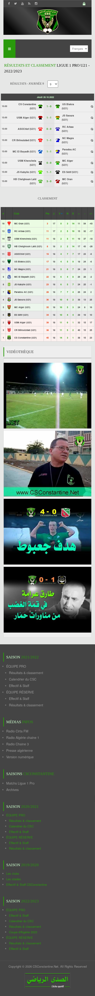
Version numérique (20, 757)
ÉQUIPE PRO (16, 666)
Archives (12, 789)
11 (73, 238)
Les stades (13, 879)
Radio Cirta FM (17, 731)
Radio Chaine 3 (17, 744)
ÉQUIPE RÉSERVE (20, 692)
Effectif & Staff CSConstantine (26, 884)
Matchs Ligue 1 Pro (20, 783)
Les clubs (12, 873)
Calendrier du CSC (22, 679)
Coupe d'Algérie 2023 (23, 932)
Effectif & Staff (19, 685)
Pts (47, 213)
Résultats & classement (26, 672)
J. (54, 213)
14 (73, 223)
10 (73, 231)
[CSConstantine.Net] (47, 21)
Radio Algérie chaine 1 (22, 737)
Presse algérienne (19, 750)
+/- (90, 213)
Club (16, 213)
